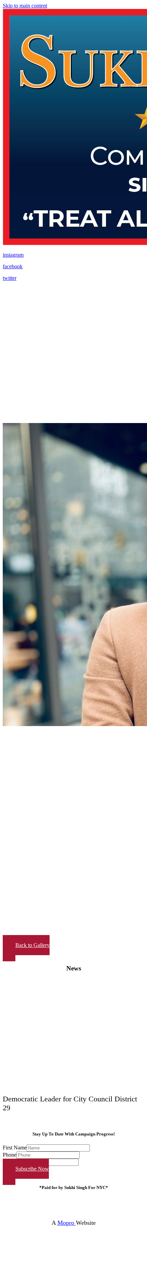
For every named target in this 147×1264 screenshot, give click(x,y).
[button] (26, 948)
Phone (9, 1155)
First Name (15, 1147)
